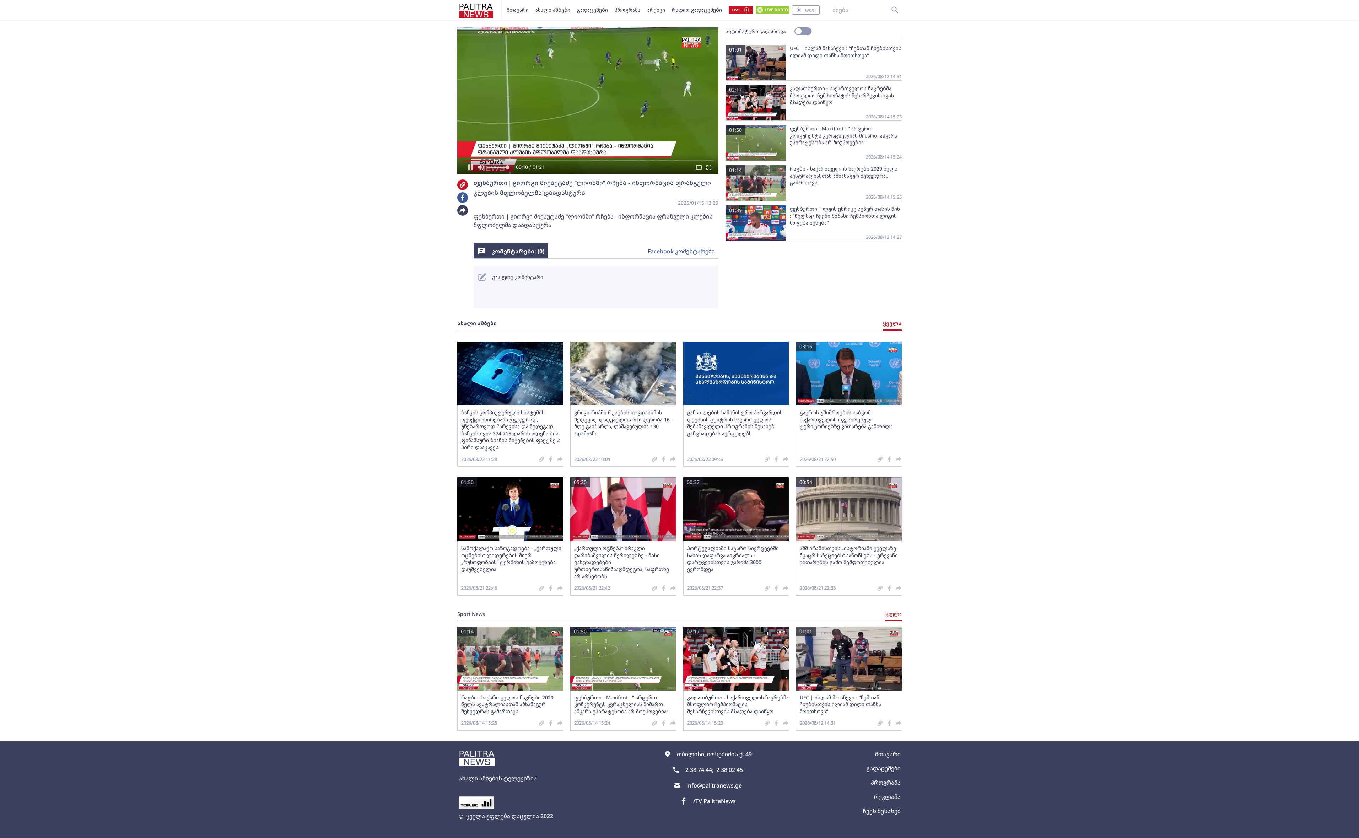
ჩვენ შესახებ (882, 811)
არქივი (656, 9)
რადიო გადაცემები (697, 9)
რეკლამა (887, 797)
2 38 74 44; (699, 770)
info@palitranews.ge (714, 785)
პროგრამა (627, 9)
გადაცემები (592, 9)
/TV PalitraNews (714, 801)
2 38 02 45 (729, 770)
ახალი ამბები (552, 9)
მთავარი (518, 9)
